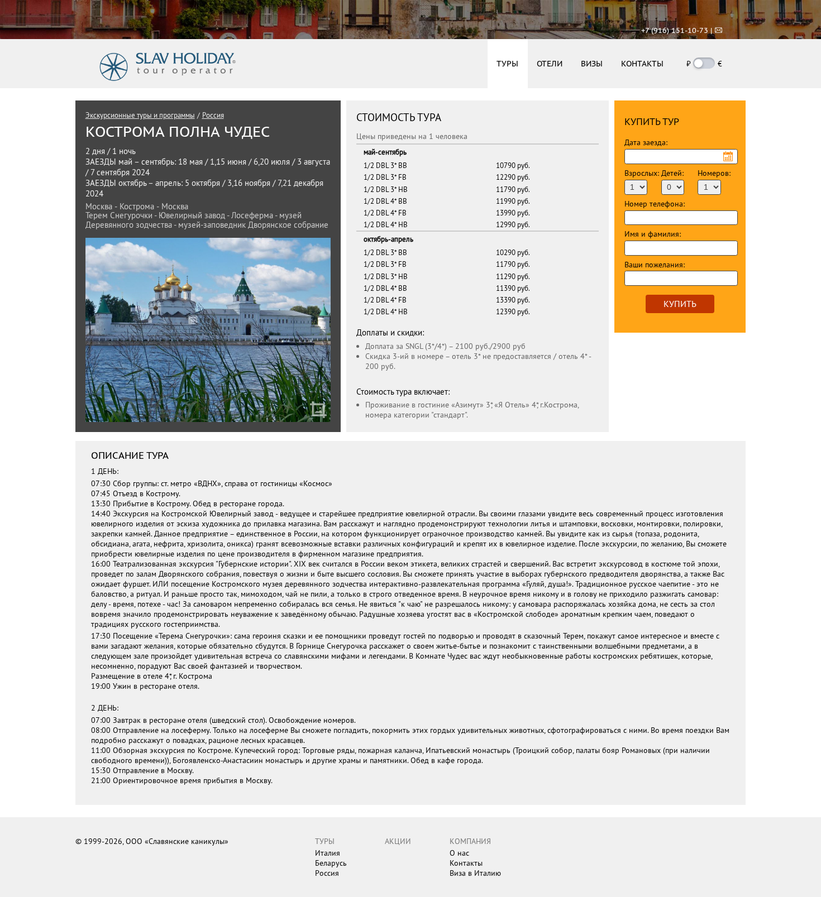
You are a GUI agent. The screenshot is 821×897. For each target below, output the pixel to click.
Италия (327, 853)
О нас (459, 853)
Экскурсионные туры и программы (140, 115)
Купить (680, 303)
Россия (213, 115)
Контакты (466, 863)
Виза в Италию (475, 873)
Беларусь (331, 863)
